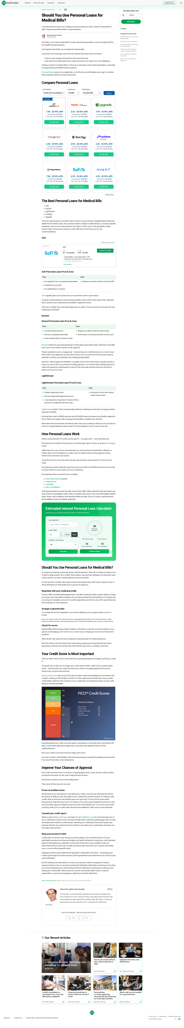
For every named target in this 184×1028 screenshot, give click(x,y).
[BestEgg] (79, 137)
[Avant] (103, 170)
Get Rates (131, 22)
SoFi (43, 296)
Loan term (53, 530)
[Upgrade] (104, 105)
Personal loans (47, 72)
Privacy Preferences (175, 1016)
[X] (176, 1019)
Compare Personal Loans (128, 34)
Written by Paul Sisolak (54, 35)
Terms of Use (153, 1016)
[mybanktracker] (9, 3)
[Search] (181, 3)
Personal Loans (38, 3)
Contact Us (18, 1018)
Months (67, 534)
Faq (58, 880)
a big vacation (51, 482)
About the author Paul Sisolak (72, 889)
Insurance (61, 3)
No (86, 918)
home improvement (53, 479)
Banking (27, 3)
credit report (63, 817)
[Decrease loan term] (61, 536)
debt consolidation (53, 487)
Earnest (45, 345)
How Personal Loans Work (128, 41)
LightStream (46, 409)
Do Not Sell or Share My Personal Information (42, 1018)
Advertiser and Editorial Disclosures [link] (169, 3)
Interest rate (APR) (56, 540)
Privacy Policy (163, 1016)
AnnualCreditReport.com (84, 817)
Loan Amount (54, 520)
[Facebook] (179, 1019)
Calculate (63, 551)
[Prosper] (54, 137)
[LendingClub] (79, 105)
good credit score (50, 676)
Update (109, 93)
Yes (73, 918)
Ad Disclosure (109, 194)
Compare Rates (94, 551)
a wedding (49, 484)
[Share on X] (60, 9)
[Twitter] (108, 889)
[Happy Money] (54, 170)
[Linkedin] (111, 889)
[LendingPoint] (54, 105)
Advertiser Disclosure (108, 242)
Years (74, 534)
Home (44, 880)
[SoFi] (79, 169)
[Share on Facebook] (65, 9)
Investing (50, 3)
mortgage (111, 443)
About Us (7, 1018)
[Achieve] (103, 137)
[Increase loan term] (61, 533)
